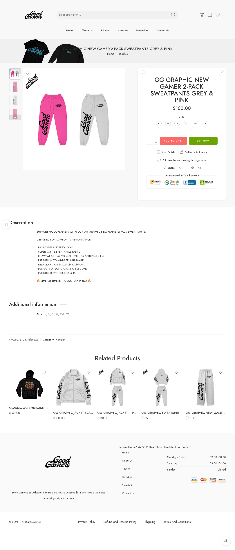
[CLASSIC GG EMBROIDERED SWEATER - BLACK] (29, 384)
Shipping (150, 522)
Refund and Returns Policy (119, 522)
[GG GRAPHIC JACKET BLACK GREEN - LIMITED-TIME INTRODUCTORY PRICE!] (73, 387)
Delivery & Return (195, 152)
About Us (87, 30)
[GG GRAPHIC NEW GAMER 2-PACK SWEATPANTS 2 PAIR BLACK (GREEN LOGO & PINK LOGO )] (221, 72)
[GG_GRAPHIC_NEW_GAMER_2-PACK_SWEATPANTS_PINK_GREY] (15, 74)
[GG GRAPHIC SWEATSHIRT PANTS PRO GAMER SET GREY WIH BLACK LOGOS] (161, 387)
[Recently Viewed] (226, 541)
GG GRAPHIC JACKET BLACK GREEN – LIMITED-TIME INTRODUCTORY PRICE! (73, 412)
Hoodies (123, 30)
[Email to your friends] (199, 167)
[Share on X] (179, 168)
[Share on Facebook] (186, 168)
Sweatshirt (142, 30)
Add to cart (173, 140)
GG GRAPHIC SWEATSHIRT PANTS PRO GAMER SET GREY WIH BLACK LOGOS (161, 412)
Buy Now (203, 140)
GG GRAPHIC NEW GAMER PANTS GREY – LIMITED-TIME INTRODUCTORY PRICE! (205, 412)
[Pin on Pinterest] (192, 167)
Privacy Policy (86, 522)
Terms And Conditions (177, 522)
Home (69, 30)
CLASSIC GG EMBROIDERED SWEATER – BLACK (29, 408)
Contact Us (162, 30)
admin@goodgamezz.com (58, 498)
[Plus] (156, 139)
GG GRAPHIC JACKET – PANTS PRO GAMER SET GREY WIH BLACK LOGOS (117, 412)
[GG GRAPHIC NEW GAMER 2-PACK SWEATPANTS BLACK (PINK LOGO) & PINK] (142, 72)
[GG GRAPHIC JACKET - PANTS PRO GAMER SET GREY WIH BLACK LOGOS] (117, 387)
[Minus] (156, 143)
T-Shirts (105, 30)
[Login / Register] (202, 14)
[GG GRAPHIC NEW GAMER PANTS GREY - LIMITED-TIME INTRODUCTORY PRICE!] (205, 387)
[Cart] (209, 14)
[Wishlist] (27, 73)
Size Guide (168, 152)
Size (182, 117)
